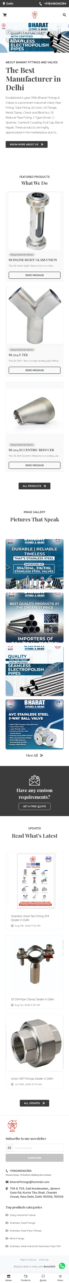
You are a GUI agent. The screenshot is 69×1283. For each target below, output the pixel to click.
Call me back (37, 644)
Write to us (34, 672)
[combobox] (16, 635)
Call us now (36, 664)
